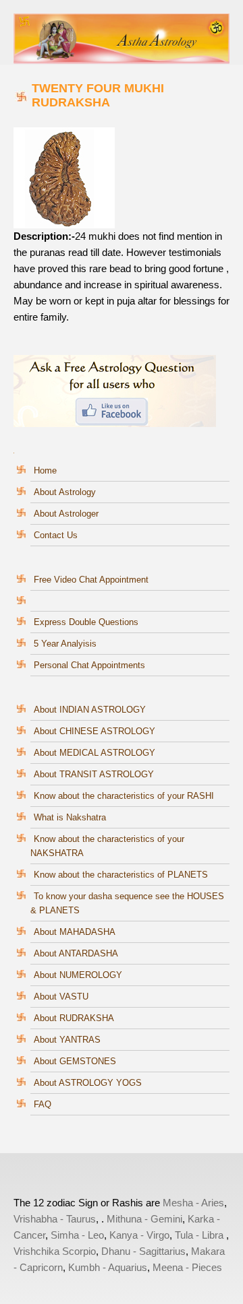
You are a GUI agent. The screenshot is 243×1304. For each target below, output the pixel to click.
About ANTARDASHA (76, 953)
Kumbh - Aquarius (107, 1267)
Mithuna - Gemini (144, 1219)
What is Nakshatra (70, 817)
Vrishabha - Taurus (55, 1219)
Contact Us (56, 535)
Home (45, 470)
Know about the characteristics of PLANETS (121, 875)
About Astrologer (66, 514)
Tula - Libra (199, 1235)
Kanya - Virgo (139, 1235)
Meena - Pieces (187, 1267)
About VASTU (61, 996)
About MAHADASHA (74, 932)
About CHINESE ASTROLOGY (94, 731)
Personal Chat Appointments (89, 665)
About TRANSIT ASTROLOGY (94, 774)
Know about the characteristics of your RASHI (124, 796)
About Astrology (65, 492)
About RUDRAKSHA (74, 1018)
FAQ (42, 1104)
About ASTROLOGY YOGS (88, 1083)
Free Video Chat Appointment (91, 580)
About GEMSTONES (75, 1061)
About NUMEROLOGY (78, 975)
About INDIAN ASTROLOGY (90, 710)
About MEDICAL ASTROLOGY (94, 753)
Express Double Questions (86, 622)
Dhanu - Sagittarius (143, 1251)
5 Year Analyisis (65, 644)
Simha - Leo (77, 1235)
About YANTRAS (67, 1040)
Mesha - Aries (193, 1202)
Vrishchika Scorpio (55, 1251)
